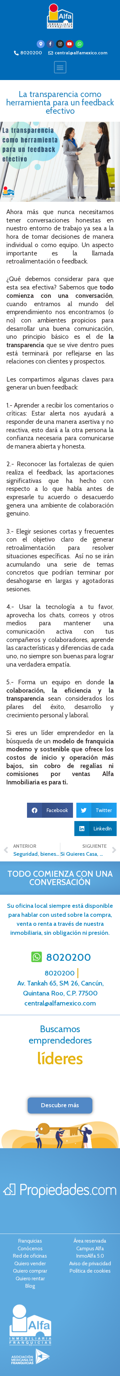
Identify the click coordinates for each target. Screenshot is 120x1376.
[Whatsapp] (79, 44)
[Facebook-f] (50, 44)
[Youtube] (70, 44)
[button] (60, 67)
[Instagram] (60, 44)
